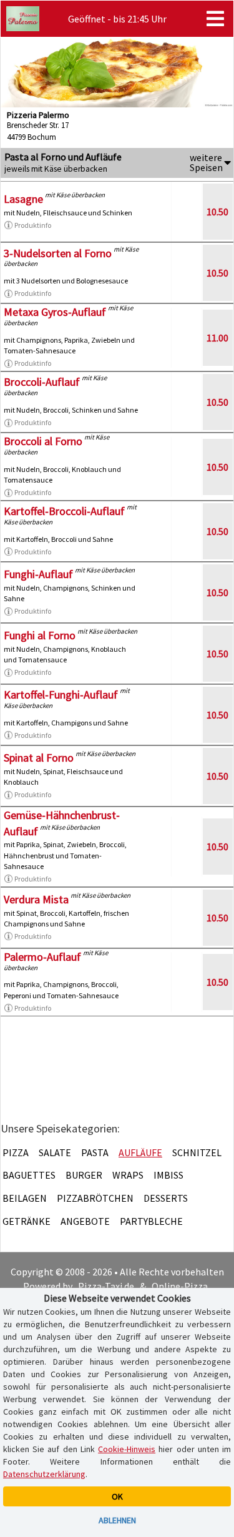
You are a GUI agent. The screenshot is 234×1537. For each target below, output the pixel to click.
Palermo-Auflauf (42, 957)
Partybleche (151, 1221)
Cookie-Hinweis (126, 1449)
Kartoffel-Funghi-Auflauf (61, 694)
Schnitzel (197, 1152)
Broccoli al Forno (43, 441)
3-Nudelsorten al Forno (58, 253)
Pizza (15, 1152)
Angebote (85, 1221)
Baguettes (29, 1175)
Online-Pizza (180, 1286)
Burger (84, 1175)
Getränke (26, 1221)
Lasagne (23, 199)
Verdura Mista (36, 899)
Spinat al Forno (39, 757)
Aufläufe (140, 1152)
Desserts (166, 1198)
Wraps (128, 1175)
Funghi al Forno (40, 635)
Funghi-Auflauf (38, 574)
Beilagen (24, 1198)
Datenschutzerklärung (44, 1474)
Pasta (95, 1152)
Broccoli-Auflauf (42, 382)
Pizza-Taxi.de (106, 1286)
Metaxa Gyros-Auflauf (55, 312)
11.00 (217, 337)
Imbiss (168, 1175)
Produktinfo (32, 225)
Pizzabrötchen (95, 1198)
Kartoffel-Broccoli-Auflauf (64, 511)
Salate (55, 1152)
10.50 (217, 211)
